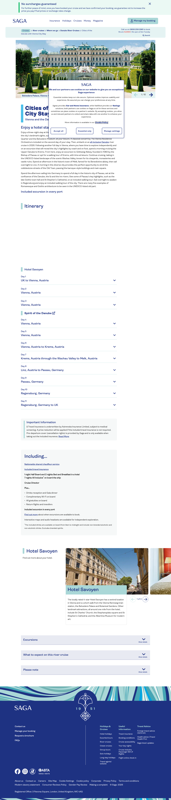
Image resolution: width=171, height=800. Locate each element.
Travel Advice (144, 727)
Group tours (105, 750)
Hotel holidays (106, 734)
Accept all (58, 131)
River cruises (105, 742)
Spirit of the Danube (38, 313)
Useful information (125, 728)
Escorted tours (106, 738)
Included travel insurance (36, 470)
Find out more (31, 515)
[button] (133, 599)
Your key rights (125, 746)
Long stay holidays (107, 758)
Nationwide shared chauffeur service (41, 464)
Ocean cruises (106, 746)
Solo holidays (105, 754)
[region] (86, 109)
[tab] (69, 338)
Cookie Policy (101, 123)
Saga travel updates (145, 743)
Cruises (77, 21)
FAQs (17, 741)
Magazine (98, 21)
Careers (42, 781)
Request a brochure (24, 736)
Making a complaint (99, 785)
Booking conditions (127, 738)
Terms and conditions (129, 781)
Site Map (52, 781)
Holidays (66, 21)
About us (19, 781)
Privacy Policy (110, 781)
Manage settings (112, 131)
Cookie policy (82, 781)
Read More (64, 437)
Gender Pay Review (78, 785)
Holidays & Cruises (105, 728)
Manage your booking (25, 731)
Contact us (20, 727)
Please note (30, 670)
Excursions (30, 640)
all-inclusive (95, 142)
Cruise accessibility (127, 742)
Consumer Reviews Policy (54, 785)
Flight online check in (127, 758)
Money (87, 21)
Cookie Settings (66, 781)
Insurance (55, 21)
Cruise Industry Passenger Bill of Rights (126, 752)
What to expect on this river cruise (45, 655)
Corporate (96, 781)
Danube (105, 142)
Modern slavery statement (27, 785)
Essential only (84, 131)
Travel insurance (126, 734)
